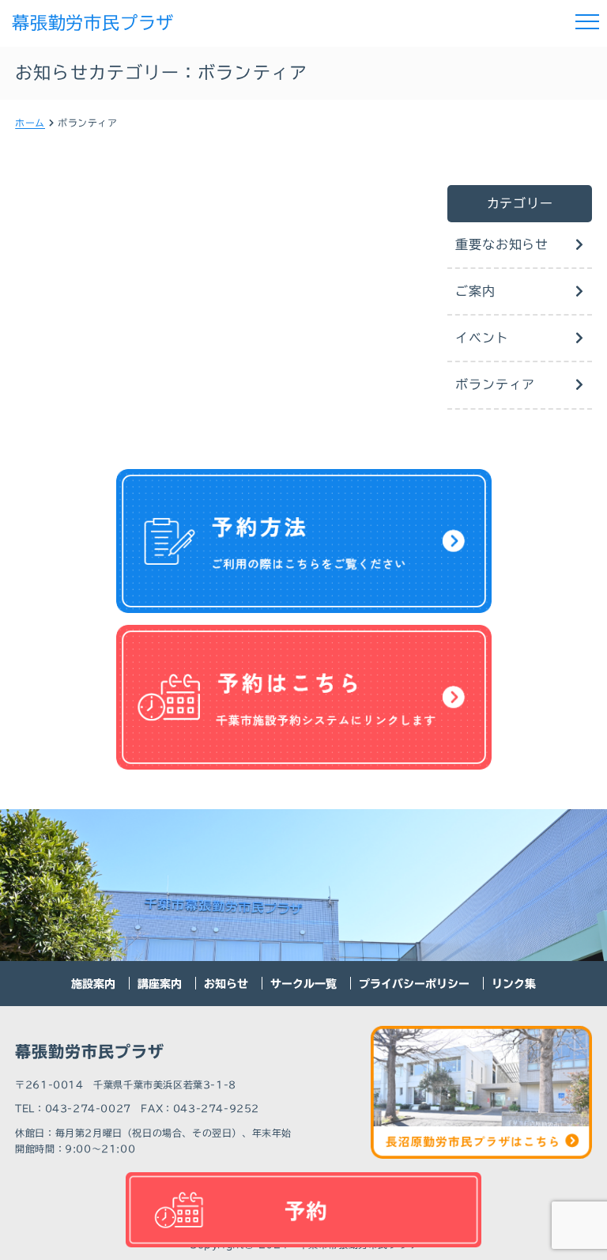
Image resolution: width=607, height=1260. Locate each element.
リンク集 (514, 983)
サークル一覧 (303, 983)
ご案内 (475, 291)
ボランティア (495, 384)
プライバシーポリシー (414, 983)
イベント (481, 337)
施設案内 (93, 983)
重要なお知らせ (502, 244)
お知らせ (226, 983)
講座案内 (160, 983)
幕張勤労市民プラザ (93, 23)
